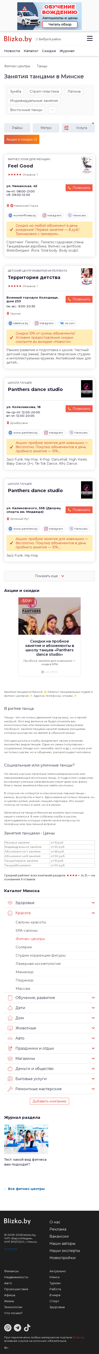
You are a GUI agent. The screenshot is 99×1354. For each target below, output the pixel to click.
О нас (55, 1222)
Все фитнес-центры (26, 1189)
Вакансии (59, 1236)
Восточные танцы (26, 110)
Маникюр (25, 972)
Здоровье (57, 1307)
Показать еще (47, 576)
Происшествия (16, 1289)
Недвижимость (16, 1277)
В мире (55, 1295)
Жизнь (9, 1301)
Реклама (58, 1229)
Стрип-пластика (44, 91)
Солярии (24, 947)
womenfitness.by (24, 215)
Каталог (31, 51)
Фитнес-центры (17, 66)
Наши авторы (63, 1243)
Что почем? (13, 1313)
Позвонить (81, 188)
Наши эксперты (65, 1250)
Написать (79, 215)
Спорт (54, 1301)
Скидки (49, 51)
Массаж (23, 988)
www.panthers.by (25, 432)
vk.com (70, 323)
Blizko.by (79, 1337)
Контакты (10, 1248)
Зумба (15, 91)
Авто (8, 1283)
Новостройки (63, 1258)
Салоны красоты (31, 922)
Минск (55, 1277)
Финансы (11, 1271)
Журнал (67, 51)
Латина (74, 91)
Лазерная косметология (38, 963)
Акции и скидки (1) (21, 139)
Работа (55, 1289)
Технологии (13, 1307)
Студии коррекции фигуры (41, 955)
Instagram (54, 215)
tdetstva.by (20, 323)
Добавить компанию (49, 1101)
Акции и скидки (21, 590)
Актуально (58, 1271)
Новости (12, 51)
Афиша (9, 1295)
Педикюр (25, 980)
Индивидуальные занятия (34, 100)
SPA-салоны (27, 930)
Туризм (55, 1283)
